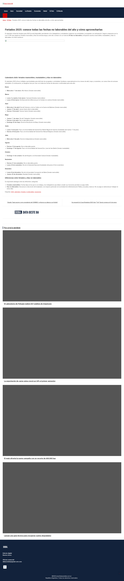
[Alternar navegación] (5, 15)
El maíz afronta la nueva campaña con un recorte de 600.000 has (30, 458)
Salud (45, 11)
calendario (17, 192)
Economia (37, 11)
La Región (28, 11)
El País (52, 11)
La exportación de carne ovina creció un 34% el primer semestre (29, 381)
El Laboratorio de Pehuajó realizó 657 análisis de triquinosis (28, 304)
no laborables (30, 192)
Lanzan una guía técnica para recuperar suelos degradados (27, 536)
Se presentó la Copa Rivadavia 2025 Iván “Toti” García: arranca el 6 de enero (94, 202)
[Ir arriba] (119, 573)
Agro (12, 11)
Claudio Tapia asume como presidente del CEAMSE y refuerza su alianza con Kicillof (32, 202)
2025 (12, 192)
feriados (23, 192)
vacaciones (38, 192)
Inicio (6, 11)
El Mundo (60, 11)
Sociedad (19, 11)
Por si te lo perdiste (12, 228)
